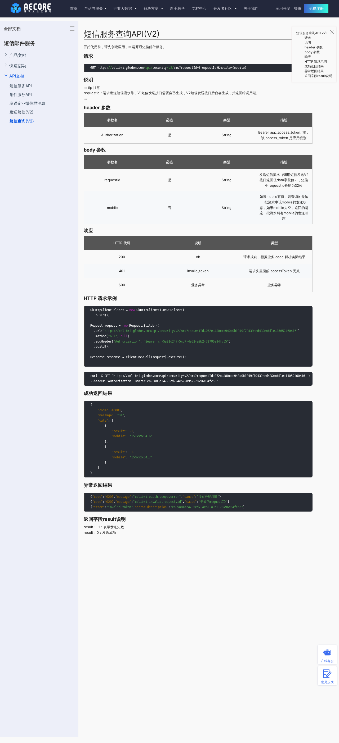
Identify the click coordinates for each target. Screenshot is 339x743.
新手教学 (177, 8)
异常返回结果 (314, 71)
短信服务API (21, 85)
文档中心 (199, 8)
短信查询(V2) (22, 121)
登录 (297, 8)
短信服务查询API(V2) (311, 33)
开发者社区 (223, 8)
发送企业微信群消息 (27, 103)
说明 (308, 42)
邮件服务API (21, 94)
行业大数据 (123, 8)
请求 (308, 38)
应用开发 (282, 8)
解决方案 (151, 8)
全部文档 (12, 28)
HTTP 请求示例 (316, 61)
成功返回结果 (314, 66)
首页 (73, 8)
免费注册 (316, 8)
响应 (308, 57)
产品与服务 (93, 8)
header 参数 (314, 47)
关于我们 (251, 8)
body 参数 (312, 52)
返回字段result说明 (318, 76)
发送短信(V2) (22, 112)
